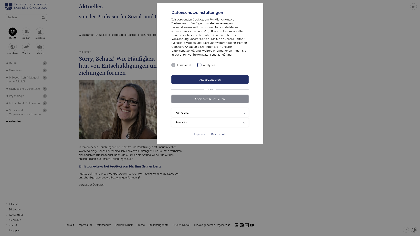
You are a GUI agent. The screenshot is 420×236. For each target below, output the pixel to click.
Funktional (184, 65)
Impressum (200, 134)
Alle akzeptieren (210, 79)
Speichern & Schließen (210, 99)
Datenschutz (218, 134)
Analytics (209, 65)
